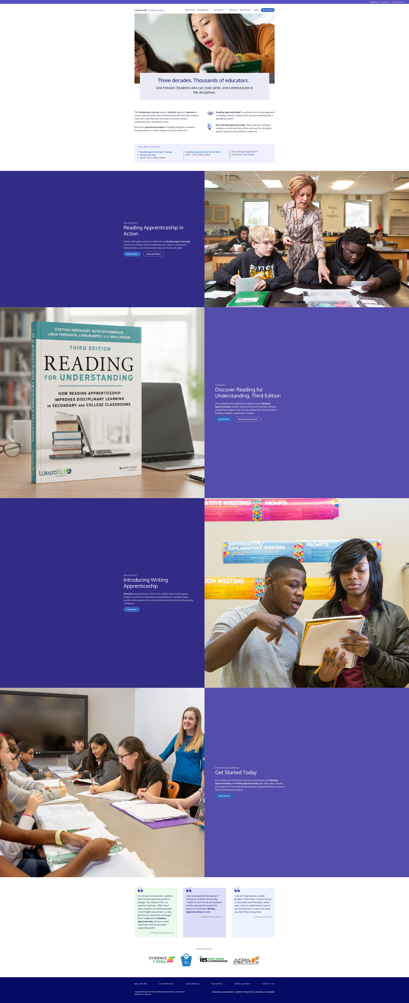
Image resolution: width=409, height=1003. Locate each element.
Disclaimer (259, 992)
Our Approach (166, 984)
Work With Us (224, 796)
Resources (234, 10)
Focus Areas (385, 2)
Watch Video (132, 254)
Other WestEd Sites (397, 2)
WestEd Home (374, 2)
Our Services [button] (219, 10)
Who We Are (190, 10)
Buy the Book (223, 419)
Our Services (193, 984)
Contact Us (268, 984)
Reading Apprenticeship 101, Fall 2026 (203, 152)
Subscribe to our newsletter (223, 992)
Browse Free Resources (248, 419)
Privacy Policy (248, 992)
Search (256, 10)
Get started (248, 154)
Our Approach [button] (202, 10)
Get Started (268, 10)
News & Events (245, 10)
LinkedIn (238, 992)
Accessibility (270, 992)
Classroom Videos (153, 254)
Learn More (131, 609)
